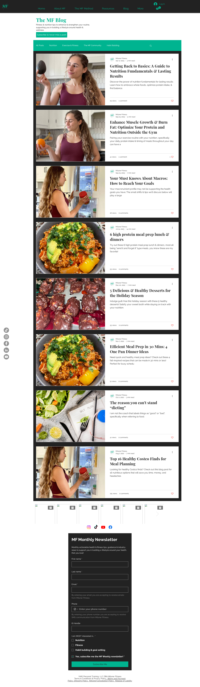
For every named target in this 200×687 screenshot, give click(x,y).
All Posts (40, 45)
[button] (158, 8)
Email (75, 584)
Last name (77, 572)
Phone (74, 604)
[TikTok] (6, 330)
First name (77, 559)
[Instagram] (6, 336)
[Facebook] (6, 343)
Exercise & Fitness (70, 45)
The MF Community (92, 45)
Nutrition (53, 45)
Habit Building (113, 45)
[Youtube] (103, 527)
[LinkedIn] (6, 350)
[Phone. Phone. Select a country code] (76, 609)
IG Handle (76, 623)
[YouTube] (6, 356)
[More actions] (173, 59)
